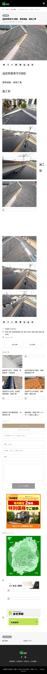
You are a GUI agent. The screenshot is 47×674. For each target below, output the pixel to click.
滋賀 (25, 332)
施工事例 (5, 15)
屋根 (10, 332)
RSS (25, 657)
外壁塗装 (19, 661)
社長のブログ (28, 641)
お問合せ (26, 661)
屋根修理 (12, 661)
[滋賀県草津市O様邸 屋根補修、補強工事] (13, 344)
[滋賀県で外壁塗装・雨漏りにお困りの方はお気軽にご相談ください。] (6, 3)
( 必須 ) (8, 444)
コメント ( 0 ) (23, 425)
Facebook (21, 657)
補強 (36, 332)
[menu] (43, 3)
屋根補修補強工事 (17, 332)
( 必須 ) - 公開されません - (14, 450)
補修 (33, 332)
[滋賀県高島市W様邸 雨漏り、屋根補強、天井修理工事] (34, 344)
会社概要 (33, 661)
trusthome (13, 329)
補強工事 (41, 332)
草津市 (29, 332)
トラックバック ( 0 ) (23, 429)
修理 (6, 332)
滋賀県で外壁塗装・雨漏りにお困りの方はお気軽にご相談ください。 (21, 669)
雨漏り (7, 334)
